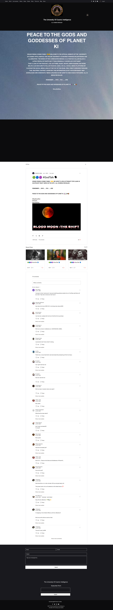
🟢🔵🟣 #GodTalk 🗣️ (33, 262)
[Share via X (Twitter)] (36, 235)
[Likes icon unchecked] (36, 299)
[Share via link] (42, 235)
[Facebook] (91, 1)
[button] (87, 14)
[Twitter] (93, 1)
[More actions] (80, 173)
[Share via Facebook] (33, 235)
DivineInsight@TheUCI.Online (55, 601)
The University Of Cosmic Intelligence (57, 20)
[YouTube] (97, 1)
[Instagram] (95, 1)
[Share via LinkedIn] (39, 235)
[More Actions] (80, 290)
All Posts (27, 164)
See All (85, 247)
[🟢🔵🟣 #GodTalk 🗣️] (35, 255)
